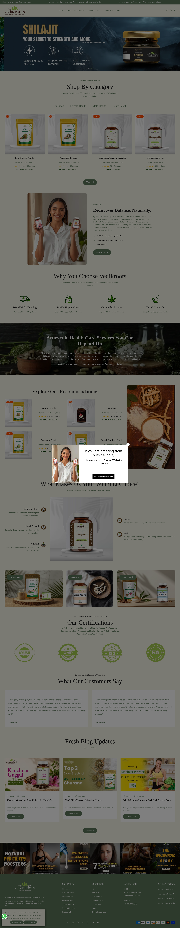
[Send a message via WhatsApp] (4, 916)
